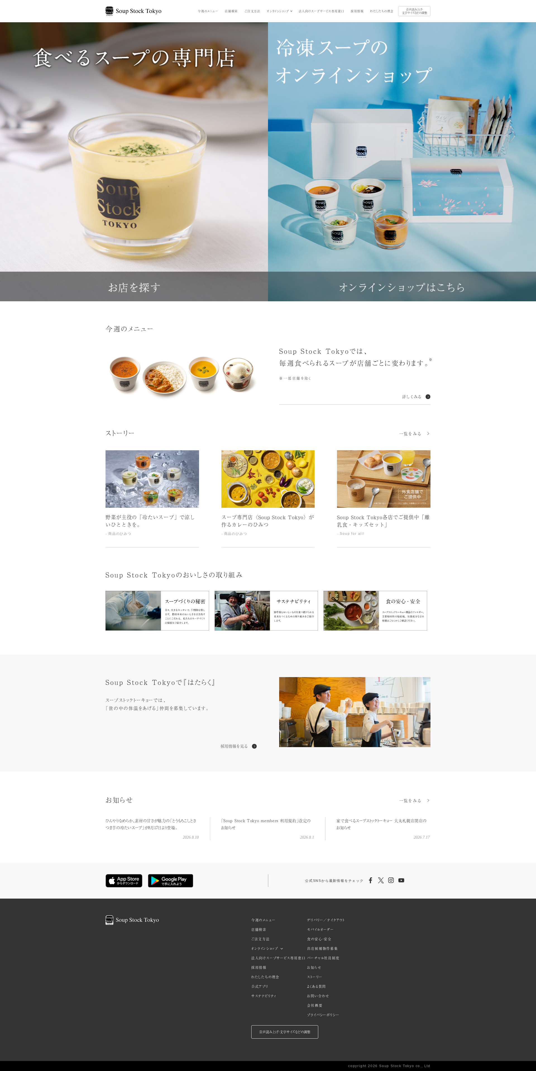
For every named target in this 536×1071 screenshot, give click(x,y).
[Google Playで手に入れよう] (170, 880)
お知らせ (314, 967)
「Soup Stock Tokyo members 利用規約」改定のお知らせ (266, 824)
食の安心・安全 (319, 939)
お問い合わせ (318, 995)
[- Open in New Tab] (354, 713)
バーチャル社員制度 (323, 958)
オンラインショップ (278, 11)
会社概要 (314, 1005)
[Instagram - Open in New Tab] (391, 880)
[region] (268, 499)
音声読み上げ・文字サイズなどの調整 (414, 11)
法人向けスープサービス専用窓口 (321, 11)
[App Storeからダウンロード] (124, 880)
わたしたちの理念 (382, 11)
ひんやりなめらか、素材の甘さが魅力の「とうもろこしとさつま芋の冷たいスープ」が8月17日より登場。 (151, 824)
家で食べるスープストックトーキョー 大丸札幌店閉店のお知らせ (381, 824)
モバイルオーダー (320, 929)
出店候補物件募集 (322, 948)
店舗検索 (231, 11)
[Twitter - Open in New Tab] (380, 880)
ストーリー (314, 976)
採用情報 (357, 11)
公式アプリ (259, 986)
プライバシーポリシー (323, 1014)
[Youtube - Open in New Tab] (401, 880)
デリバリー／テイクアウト (326, 920)
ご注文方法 (252, 11)
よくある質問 (316, 986)
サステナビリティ (263, 995)
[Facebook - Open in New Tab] (370, 880)
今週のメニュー (208, 11)
